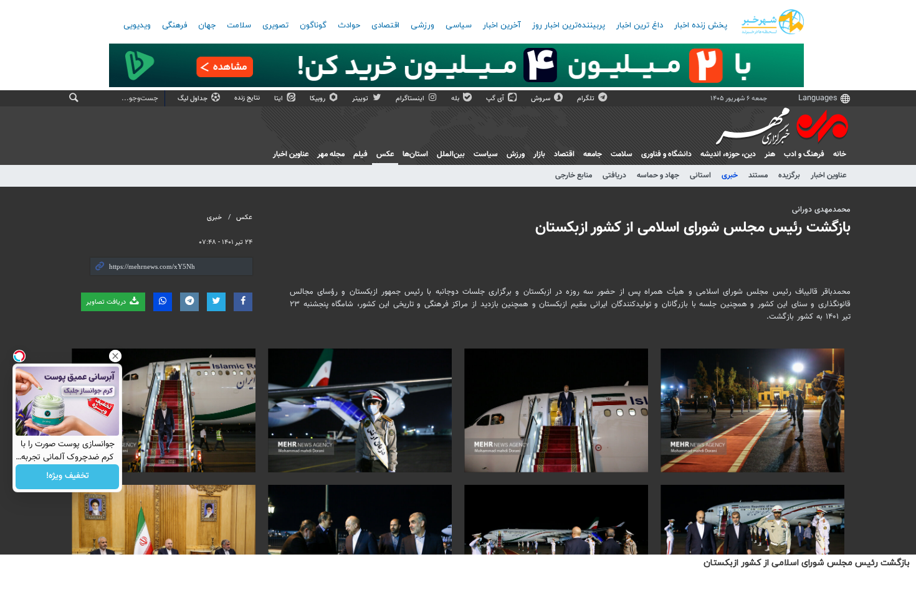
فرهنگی (174, 25)
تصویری (275, 25)
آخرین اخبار (502, 25)
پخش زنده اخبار (700, 25)
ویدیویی (137, 25)
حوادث (349, 25)
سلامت (239, 25)
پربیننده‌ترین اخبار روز (568, 25)
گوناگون (313, 25)
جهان (207, 25)
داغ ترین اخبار (639, 25)
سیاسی (459, 25)
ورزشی (422, 25)
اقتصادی (385, 25)
